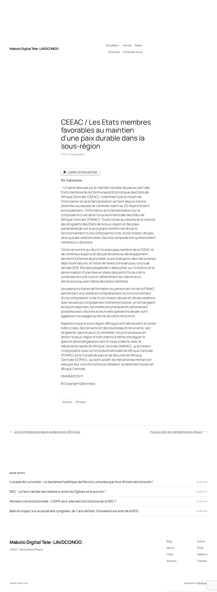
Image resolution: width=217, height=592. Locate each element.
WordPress (202, 583)
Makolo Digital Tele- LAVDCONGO (34, 48)
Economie (67, 402)
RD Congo (80, 402)
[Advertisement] (174, 48)
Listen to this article (82, 172)
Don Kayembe (77, 154)
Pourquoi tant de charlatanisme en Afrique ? (176, 432)
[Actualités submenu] (119, 45)
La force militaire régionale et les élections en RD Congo (47, 432)
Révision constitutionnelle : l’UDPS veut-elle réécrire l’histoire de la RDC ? (63, 501)
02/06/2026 (201, 481)
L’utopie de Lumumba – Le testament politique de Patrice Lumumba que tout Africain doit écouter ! (81, 482)
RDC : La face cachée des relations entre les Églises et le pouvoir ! (58, 491)
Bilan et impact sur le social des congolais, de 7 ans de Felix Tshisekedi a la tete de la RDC (74, 511)
